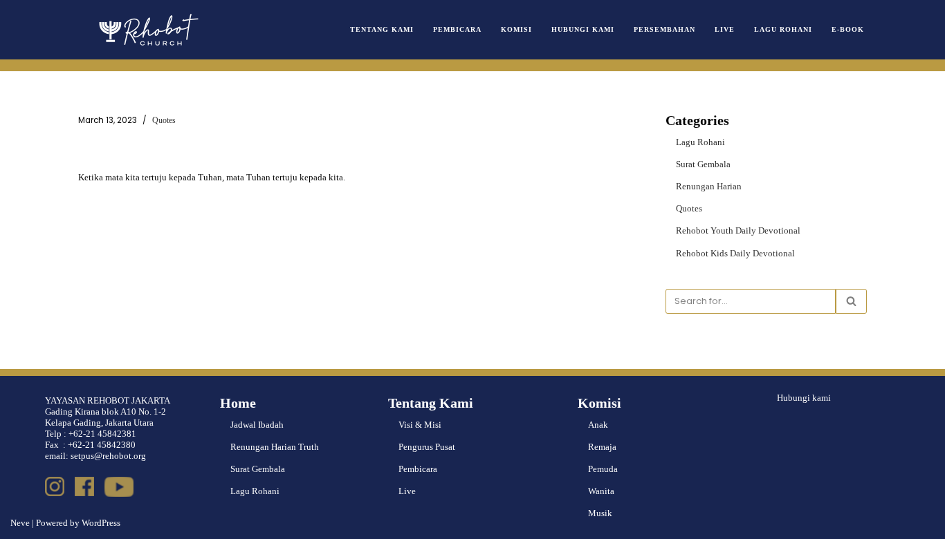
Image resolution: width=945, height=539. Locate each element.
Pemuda (603, 469)
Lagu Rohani (783, 29)
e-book (848, 29)
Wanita (601, 491)
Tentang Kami (382, 29)
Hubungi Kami (582, 29)
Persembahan (664, 29)
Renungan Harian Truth (274, 447)
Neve (20, 523)
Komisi (516, 29)
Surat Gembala (703, 164)
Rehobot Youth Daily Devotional (738, 230)
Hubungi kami (804, 398)
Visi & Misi (419, 424)
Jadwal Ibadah (257, 424)
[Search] (851, 301)
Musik (600, 513)
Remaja (602, 447)
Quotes (164, 120)
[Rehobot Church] (147, 29)
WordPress (101, 523)
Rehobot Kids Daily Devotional (735, 253)
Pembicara (457, 29)
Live (725, 29)
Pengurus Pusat (426, 447)
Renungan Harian (709, 186)
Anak (598, 424)
